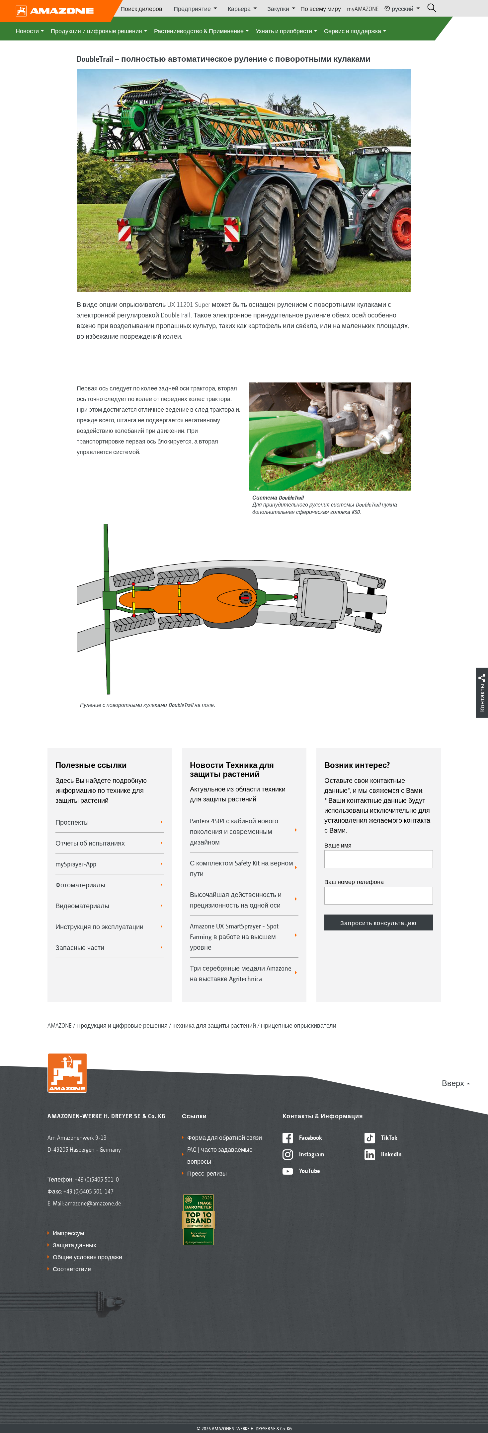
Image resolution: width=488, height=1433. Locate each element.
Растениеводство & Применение (199, 31)
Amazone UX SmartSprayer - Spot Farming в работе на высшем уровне (234, 936)
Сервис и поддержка (352, 31)
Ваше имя (338, 845)
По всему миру (320, 8)
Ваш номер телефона (354, 881)
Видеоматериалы (82, 905)
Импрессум (68, 1233)
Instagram (311, 1154)
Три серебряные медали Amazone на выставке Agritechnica (240, 973)
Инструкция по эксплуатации (99, 926)
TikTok (388, 1137)
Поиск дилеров (141, 8)
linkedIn (391, 1154)
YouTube (309, 1170)
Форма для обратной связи (224, 1137)
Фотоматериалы (80, 884)
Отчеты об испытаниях (90, 843)
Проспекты (72, 822)
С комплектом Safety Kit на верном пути (241, 868)
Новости (27, 31)
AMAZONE (59, 1025)
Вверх (453, 1083)
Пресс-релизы (207, 1173)
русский (402, 8)
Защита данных (74, 1245)
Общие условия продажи (87, 1257)
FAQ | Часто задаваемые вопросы (220, 1155)
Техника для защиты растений (214, 1025)
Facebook (310, 1137)
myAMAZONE (363, 8)
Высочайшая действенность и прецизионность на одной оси (236, 899)
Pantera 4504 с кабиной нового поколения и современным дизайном (234, 831)
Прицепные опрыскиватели (298, 1025)
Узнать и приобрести (284, 31)
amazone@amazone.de (93, 1203)
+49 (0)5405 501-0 (97, 1179)
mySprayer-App (75, 863)
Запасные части (79, 947)
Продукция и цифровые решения (96, 31)
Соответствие (72, 1268)
